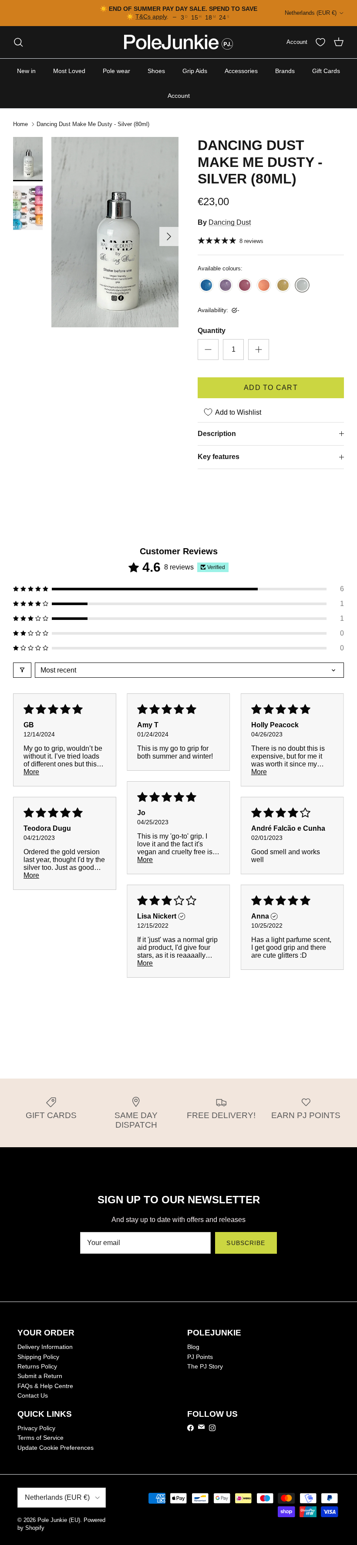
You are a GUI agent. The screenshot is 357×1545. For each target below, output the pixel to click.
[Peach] (264, 285)
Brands (285, 70)
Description (217, 433)
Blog (193, 1346)
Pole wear (116, 70)
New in (26, 70)
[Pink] (244, 285)
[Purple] (225, 285)
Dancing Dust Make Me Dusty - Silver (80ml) (93, 124)
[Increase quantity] (258, 349)
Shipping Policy (38, 1356)
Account (179, 95)
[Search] (18, 42)
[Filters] (22, 670)
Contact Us (32, 1395)
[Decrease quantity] (208, 349)
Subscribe (245, 1242)
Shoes (156, 70)
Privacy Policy (36, 1428)
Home (20, 124)
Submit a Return (39, 1375)
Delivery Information (45, 1346)
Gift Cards (326, 70)
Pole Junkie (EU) (58, 1520)
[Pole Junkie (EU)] (178, 42)
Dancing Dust (230, 222)
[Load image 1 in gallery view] (114, 232)
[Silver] (302, 285)
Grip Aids (194, 70)
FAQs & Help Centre (45, 1385)
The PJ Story (205, 1366)
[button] (178, 589)
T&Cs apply (151, 16)
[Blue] (206, 285)
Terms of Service (40, 1437)
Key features (218, 456)
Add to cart (271, 387)
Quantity (212, 330)
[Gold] (283, 285)
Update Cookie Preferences (55, 1447)
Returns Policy (37, 1366)
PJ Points (200, 1356)
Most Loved (69, 70)
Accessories (241, 70)
